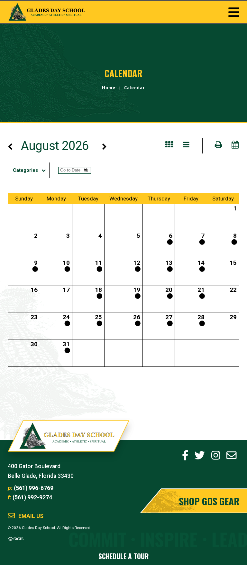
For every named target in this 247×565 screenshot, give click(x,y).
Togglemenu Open (233, 12)
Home (108, 87)
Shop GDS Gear (209, 501)
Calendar (134, 87)
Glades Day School (68, 440)
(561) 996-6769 (33, 488)
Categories (25, 170)
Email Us (30, 516)
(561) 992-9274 (32, 497)
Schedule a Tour (123, 556)
